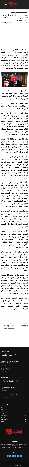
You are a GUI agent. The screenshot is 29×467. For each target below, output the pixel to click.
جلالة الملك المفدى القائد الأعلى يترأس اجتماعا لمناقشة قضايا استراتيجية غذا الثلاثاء (8, 327)
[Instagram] (15, 456)
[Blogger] (21, 456)
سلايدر (22, 12)
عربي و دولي (13, 12)
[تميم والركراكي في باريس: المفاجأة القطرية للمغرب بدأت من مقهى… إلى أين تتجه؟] (24, 382)
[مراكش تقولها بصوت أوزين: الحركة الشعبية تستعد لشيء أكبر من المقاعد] (24, 356)
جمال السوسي (4, 22)
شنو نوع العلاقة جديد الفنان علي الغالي (22, 326)
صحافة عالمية (18, 12)
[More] (13, 25)
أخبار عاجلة (21, 10)
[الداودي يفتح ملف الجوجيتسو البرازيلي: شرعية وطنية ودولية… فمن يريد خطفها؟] (24, 389)
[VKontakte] (7, 456)
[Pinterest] (20, 25)
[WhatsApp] (17, 25)
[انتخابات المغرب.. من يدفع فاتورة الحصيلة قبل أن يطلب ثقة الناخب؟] (24, 371)
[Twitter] (23, 25)
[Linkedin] (13, 456)
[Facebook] (26, 25)
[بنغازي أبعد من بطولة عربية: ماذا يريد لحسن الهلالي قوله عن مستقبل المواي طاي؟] (24, 397)
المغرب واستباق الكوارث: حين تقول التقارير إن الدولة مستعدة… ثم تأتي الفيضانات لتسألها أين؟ (9, 362)
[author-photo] (14, 339)
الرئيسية (26, 10)
